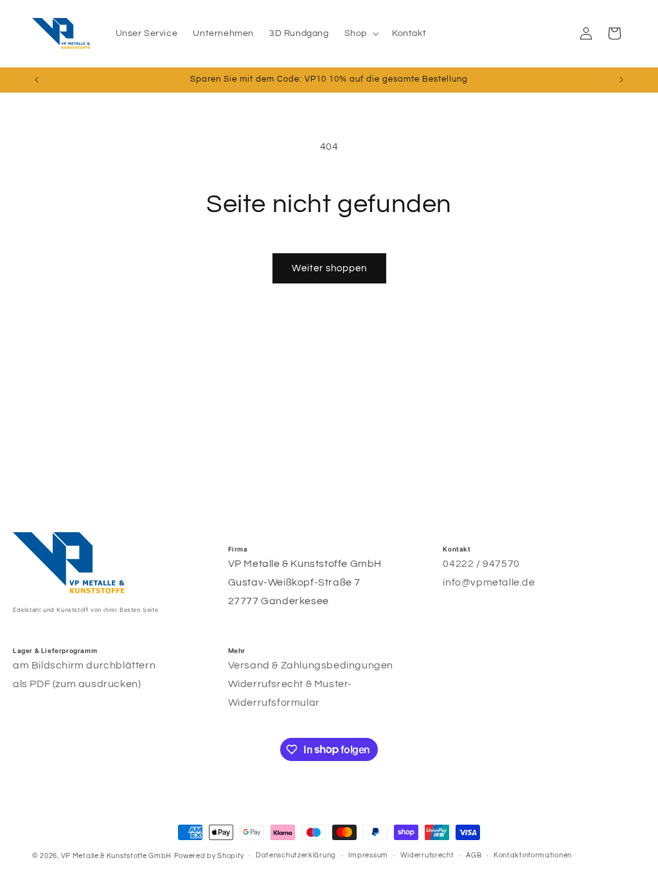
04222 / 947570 (481, 564)
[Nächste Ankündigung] (621, 79)
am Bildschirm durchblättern (84, 665)
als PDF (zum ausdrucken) (77, 684)
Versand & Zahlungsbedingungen (310, 665)
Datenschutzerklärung (296, 855)
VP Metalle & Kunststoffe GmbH (116, 855)
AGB (473, 855)
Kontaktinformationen (533, 855)
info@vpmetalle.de (489, 582)
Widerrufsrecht (427, 855)
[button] (360, 33)
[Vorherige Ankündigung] (36, 79)
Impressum (368, 855)
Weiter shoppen (329, 268)
